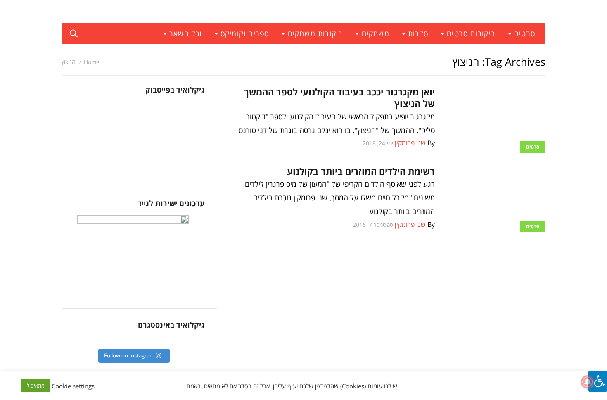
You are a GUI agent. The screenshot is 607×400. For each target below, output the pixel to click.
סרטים (524, 33)
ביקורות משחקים (315, 33)
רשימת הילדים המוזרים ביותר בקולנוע (361, 171)
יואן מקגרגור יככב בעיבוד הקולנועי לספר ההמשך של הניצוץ (339, 98)
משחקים (375, 33)
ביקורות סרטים (471, 33)
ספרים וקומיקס (245, 33)
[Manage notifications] (587, 381)
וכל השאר (185, 33)
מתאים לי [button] (35, 385)
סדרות (418, 33)
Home (92, 62)
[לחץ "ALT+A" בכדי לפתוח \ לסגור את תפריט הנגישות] (597, 381)
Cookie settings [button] (73, 386)
